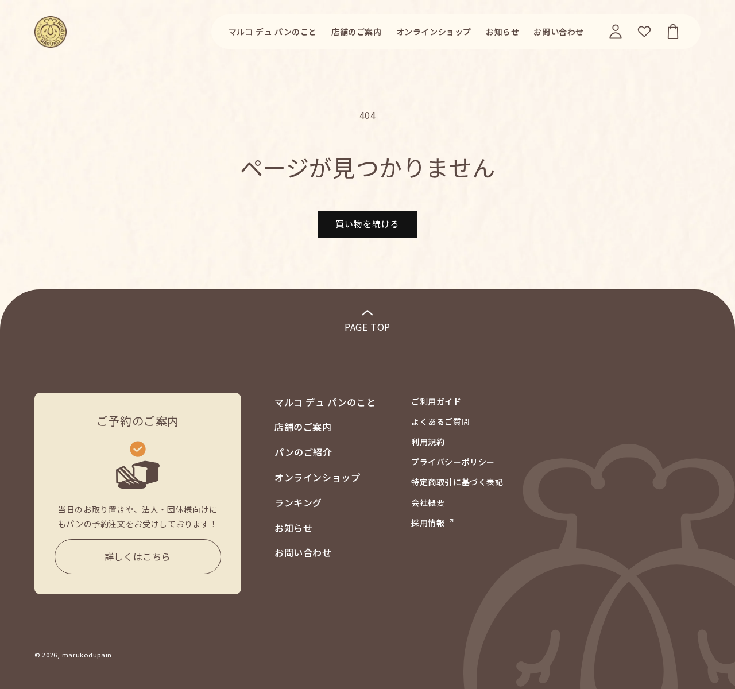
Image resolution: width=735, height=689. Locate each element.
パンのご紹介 (303, 452)
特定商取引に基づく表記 (457, 481)
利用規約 (427, 441)
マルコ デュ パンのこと (325, 402)
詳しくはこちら (138, 556)
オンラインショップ (317, 477)
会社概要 (427, 502)
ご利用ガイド (436, 401)
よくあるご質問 (440, 421)
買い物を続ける (367, 224)
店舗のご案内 (303, 426)
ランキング (298, 502)
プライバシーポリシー (453, 461)
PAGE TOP (367, 327)
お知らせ (293, 528)
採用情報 (427, 522)
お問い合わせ (303, 552)
